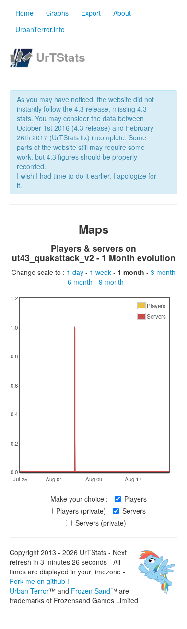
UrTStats (60, 57)
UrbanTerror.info (40, 29)
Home (24, 13)
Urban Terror (29, 590)
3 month (163, 272)
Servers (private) (100, 522)
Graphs (57, 13)
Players (135, 498)
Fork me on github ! (39, 581)
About (122, 13)
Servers (134, 510)
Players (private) (81, 510)
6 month (81, 281)
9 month (111, 281)
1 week (101, 272)
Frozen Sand (90, 590)
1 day (76, 272)
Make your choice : (79, 498)
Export (91, 13)
